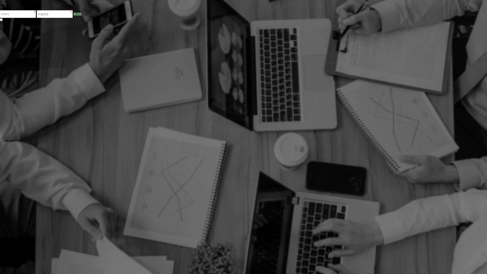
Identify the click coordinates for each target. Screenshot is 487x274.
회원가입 (5, 8)
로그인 (77, 14)
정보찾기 (5, 23)
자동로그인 (10, 19)
